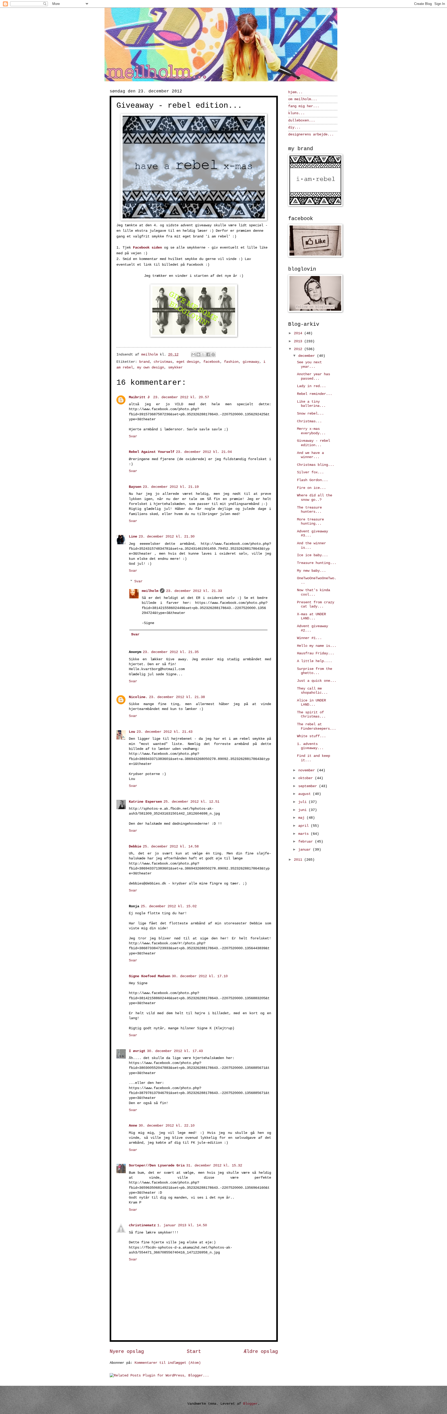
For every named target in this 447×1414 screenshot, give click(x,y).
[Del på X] (203, 354)
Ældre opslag (261, 1351)
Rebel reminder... (314, 394)
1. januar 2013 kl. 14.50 (182, 1225)
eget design (187, 362)
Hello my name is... (316, 646)
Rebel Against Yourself (151, 452)
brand (144, 362)
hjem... (295, 92)
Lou (132, 732)
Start (194, 1351)
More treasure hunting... (310, 522)
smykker (175, 367)
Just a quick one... (316, 681)
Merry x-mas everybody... (311, 431)
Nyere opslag (127, 1351)
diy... (294, 127)
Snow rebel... (310, 414)
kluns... (296, 113)
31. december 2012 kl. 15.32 (214, 1166)
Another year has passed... (313, 376)
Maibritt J (140, 397)
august (305, 794)
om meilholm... (302, 99)
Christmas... (309, 421)
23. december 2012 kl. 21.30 (167, 537)
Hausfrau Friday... (315, 653)
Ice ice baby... (312, 555)
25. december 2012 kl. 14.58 (171, 847)
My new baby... (311, 571)
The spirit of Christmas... (311, 714)
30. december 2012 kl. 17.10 (200, 976)
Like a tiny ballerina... (311, 404)
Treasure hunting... (316, 563)
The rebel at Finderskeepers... (316, 726)
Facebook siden (147, 247)
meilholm (150, 591)
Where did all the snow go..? (314, 498)
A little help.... (314, 661)
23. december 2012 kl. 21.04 (204, 452)
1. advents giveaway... (310, 746)
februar (306, 842)
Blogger (250, 1404)
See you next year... (309, 364)
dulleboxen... (301, 120)
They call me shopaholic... (312, 691)
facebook (211, 362)
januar (305, 850)
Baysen (135, 487)
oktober (306, 778)
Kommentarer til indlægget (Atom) (168, 1363)
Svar (133, 436)
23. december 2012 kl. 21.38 (177, 697)
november (307, 770)
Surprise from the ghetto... (314, 671)
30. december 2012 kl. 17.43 (175, 1051)
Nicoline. (138, 697)
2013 (299, 341)
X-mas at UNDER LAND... (311, 616)
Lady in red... (311, 386)
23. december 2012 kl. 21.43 (164, 732)
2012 (299, 349)
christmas (163, 362)
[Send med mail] (193, 354)
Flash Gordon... (312, 480)
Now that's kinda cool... (313, 592)
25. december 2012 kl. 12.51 (191, 802)
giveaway (251, 362)
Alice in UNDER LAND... (311, 703)
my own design (150, 367)
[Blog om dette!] (198, 354)
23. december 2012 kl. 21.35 (171, 652)
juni (303, 810)
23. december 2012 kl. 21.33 (194, 591)
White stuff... (311, 736)
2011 (299, 860)
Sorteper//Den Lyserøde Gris (157, 1166)
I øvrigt (137, 1051)
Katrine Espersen (145, 802)
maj (302, 818)
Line (133, 537)
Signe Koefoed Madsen (149, 976)
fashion (231, 362)
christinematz (142, 1225)
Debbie (135, 847)
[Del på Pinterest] (213, 354)
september (308, 786)
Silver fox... (310, 472)
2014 (299, 333)
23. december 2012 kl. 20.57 (181, 397)
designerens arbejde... (311, 134)
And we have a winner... (310, 455)
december (307, 356)
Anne (133, 1126)
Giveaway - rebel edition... (313, 443)
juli (303, 802)
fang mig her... (303, 106)
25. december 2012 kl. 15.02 (169, 906)
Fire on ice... (311, 488)
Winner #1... (309, 638)
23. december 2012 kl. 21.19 (171, 487)
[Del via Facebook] (208, 354)
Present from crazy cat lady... (315, 604)
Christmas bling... (315, 465)
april (304, 826)
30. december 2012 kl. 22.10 (167, 1126)
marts (304, 834)
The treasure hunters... (309, 510)
